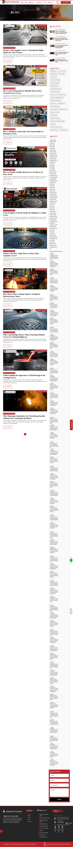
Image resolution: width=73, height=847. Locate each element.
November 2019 (53, 228)
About (26, 2)
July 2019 (52, 230)
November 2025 (53, 156)
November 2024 (53, 177)
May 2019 (52, 231)
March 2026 (52, 150)
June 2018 (52, 240)
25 (56, 265)
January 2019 (53, 235)
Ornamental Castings (43, 826)
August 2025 (53, 162)
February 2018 (53, 245)
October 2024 (53, 179)
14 (50, 386)
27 (53, 405)
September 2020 (53, 225)
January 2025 (53, 173)
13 (53, 394)
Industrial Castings (43, 823)
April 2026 (52, 148)
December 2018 (53, 237)
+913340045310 (60, 821)
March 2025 (52, 170)
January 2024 (53, 194)
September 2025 (53, 160)
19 (53, 420)
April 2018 (52, 242)
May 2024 (52, 187)
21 (52, 453)
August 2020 (53, 226)
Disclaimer (32, 844)
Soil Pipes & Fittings (43, 832)
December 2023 (53, 196)
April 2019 (52, 233)
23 (57, 404)
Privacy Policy (24, 844)
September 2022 (53, 221)
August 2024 (53, 182)
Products (31, 2)
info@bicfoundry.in (61, 824)
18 (55, 386)
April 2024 (52, 189)
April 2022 (52, 223)
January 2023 (53, 214)
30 (53, 266)
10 (50, 255)
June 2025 (52, 165)
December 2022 (53, 216)
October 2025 (53, 158)
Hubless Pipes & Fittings (44, 818)
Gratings (41, 830)
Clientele (38, 2)
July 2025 (52, 163)
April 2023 (52, 209)
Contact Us (50, 2)
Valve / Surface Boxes (43, 828)
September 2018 (53, 238)
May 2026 (52, 146)
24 (55, 412)
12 (53, 443)
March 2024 (52, 190)
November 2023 (53, 197)
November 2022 (53, 218)
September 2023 (53, 201)
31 (55, 593)
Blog (45, 2)
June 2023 (52, 206)
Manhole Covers (42, 834)
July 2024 (52, 184)
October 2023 (53, 199)
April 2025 (52, 168)
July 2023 (52, 204)
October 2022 (53, 219)
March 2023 (52, 211)
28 (56, 307)
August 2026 (53, 140)
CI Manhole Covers (43, 837)
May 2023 (52, 208)
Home (22, 2)
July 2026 (52, 143)
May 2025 (52, 167)
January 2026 (53, 153)
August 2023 (53, 202)
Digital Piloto (66, 844)
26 (56, 387)
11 (51, 558)
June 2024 (52, 185)
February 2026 (53, 151)
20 (53, 256)
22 (56, 395)
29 (53, 454)
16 (55, 451)
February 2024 (53, 192)
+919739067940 (60, 822)
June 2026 (52, 144)
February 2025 (53, 172)
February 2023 (53, 213)
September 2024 (53, 180)
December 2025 (53, 155)
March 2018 (52, 243)
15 (56, 255)
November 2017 (53, 247)
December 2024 (53, 175)
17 (55, 337)
